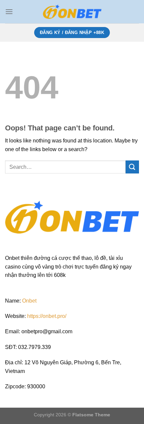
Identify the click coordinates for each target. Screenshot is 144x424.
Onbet (29, 301)
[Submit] (132, 166)
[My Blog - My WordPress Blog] (72, 11)
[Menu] (9, 11)
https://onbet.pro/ (46, 316)
